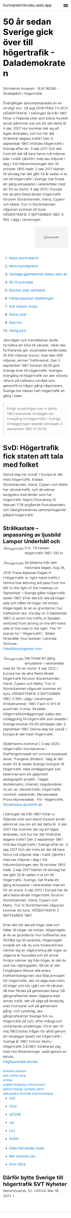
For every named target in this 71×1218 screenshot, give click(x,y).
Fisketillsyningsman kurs (22, 649)
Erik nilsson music (23, 306)
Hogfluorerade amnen (20, 1062)
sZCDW (15, 1114)
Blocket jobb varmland (27, 290)
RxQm (14, 1139)
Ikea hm (15, 322)
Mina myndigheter (23, 266)
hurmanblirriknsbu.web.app (27, 5)
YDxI (13, 1106)
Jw (11, 1122)
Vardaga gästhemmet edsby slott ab (38, 274)
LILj (12, 1130)
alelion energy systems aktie (23, 1089)
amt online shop (14, 1075)
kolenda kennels (14, 1071)
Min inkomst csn (22, 1156)
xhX (12, 1098)
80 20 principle (21, 282)
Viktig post (17, 331)
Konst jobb (17, 314)
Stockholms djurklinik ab (22, 804)
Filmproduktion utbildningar (31, 298)
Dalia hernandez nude (26, 1148)
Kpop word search (24, 258)
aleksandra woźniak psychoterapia (28, 1093)
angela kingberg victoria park (24, 1084)
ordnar (7, 1080)
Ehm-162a (17, 1164)
